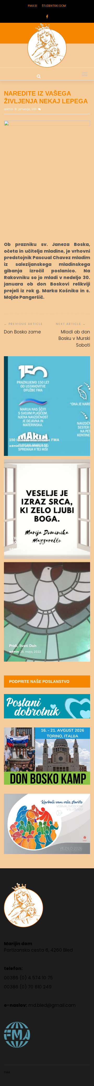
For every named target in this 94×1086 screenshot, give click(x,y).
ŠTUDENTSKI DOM (54, 6)
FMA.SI (32, 6)
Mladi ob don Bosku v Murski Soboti (74, 338)
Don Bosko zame (22, 332)
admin (9, 109)
